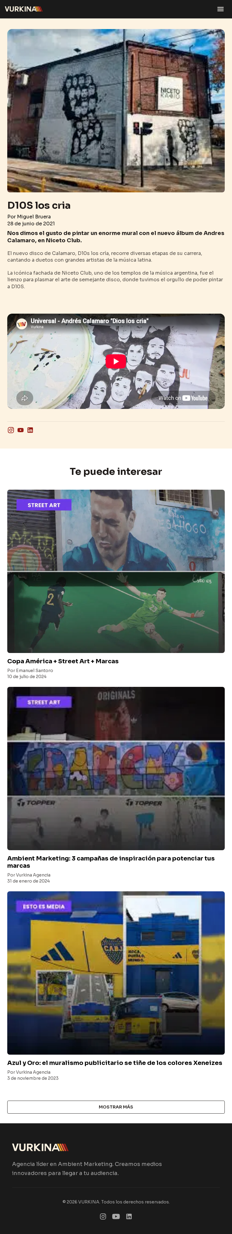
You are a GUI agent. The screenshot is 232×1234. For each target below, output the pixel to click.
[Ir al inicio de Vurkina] (24, 9)
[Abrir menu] (220, 9)
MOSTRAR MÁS (116, 1107)
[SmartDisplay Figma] (116, 1217)
